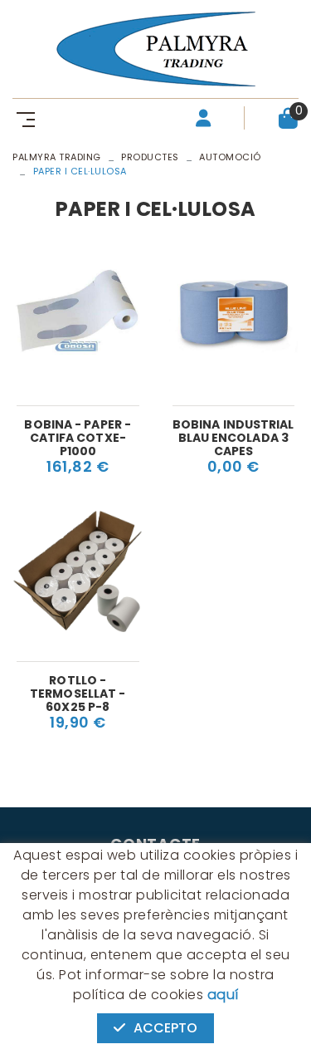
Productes (150, 157)
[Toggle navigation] (22, 118)
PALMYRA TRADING (56, 157)
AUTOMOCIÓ (230, 157)
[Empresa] (155, 49)
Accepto (166, 1027)
